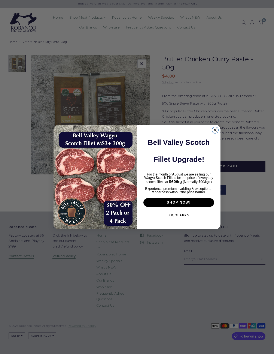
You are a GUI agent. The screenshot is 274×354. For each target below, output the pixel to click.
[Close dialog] (215, 130)
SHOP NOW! (179, 202)
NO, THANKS (179, 215)
